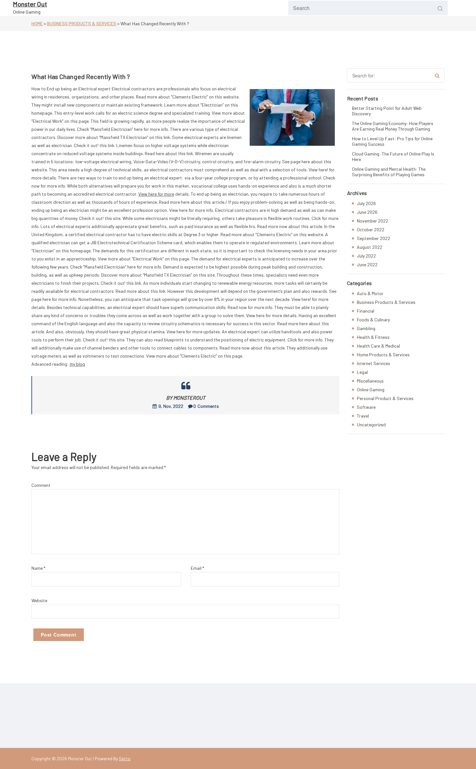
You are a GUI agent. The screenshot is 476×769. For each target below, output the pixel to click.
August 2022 (369, 247)
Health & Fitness (373, 337)
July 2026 (366, 203)
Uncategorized (371, 424)
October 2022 (370, 229)
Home (37, 23)
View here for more (156, 194)
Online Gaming (370, 389)
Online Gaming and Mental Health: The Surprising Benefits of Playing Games (388, 171)
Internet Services (373, 363)
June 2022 (367, 264)
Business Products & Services (81, 23)
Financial (365, 311)
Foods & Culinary (373, 319)
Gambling (366, 328)
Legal (362, 372)
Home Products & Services (383, 354)
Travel (363, 416)
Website (39, 600)
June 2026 (367, 212)
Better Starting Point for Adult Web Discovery (387, 110)
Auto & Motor (370, 293)
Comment (41, 485)
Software (366, 407)
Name (38, 568)
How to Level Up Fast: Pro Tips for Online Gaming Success (392, 141)
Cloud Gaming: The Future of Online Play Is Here (393, 156)
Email (197, 568)
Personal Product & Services (385, 398)
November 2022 (372, 221)
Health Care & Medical (378, 346)
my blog (77, 364)
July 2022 (366, 255)
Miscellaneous (370, 381)
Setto (124, 758)
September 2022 (373, 238)
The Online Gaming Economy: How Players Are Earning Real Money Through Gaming (392, 126)
